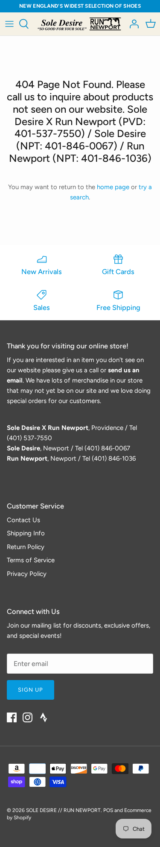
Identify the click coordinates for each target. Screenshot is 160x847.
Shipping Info (26, 533)
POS (108, 810)
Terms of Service (31, 560)
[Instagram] (27, 717)
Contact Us (23, 520)
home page (113, 187)
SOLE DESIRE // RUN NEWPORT (63, 810)
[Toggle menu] (9, 24)
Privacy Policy (27, 574)
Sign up (30, 689)
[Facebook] (12, 717)
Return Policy (25, 547)
